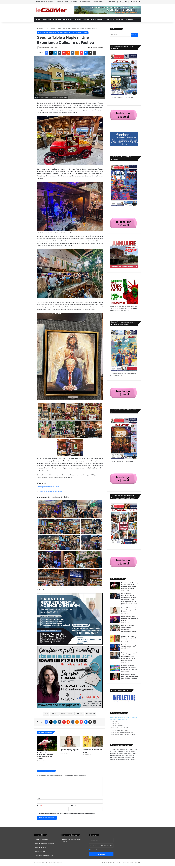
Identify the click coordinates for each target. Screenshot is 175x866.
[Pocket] (81, 53)
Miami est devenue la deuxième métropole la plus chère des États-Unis (129, 667)
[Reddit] (68, 53)
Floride (54, 714)
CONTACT (137, 862)
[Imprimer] (94, 53)
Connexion (101, 854)
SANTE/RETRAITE (85, 2)
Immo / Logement (96, 19)
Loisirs (85, 19)
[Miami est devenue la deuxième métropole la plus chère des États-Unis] (115, 668)
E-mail (39, 806)
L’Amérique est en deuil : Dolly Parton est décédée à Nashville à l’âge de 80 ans (129, 676)
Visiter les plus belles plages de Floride (122, 732)
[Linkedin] (55, 53)
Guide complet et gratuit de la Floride (50, 491)
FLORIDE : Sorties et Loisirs (66, 32)
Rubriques (56, 19)
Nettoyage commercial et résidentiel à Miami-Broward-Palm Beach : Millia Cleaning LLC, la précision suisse (129, 656)
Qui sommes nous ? (40, 851)
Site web (73, 806)
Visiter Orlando (115, 723)
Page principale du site (41, 839)
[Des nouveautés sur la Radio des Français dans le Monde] (115, 619)
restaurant (91, 714)
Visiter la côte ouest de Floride (119, 728)
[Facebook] (46, 53)
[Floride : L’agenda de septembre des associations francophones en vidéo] (115, 628)
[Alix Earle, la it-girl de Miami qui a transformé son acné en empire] (93, 741)
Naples (80, 714)
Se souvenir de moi (95, 850)
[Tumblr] (59, 53)
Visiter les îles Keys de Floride (119, 730)
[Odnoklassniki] (77, 53)
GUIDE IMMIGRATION (71, 2)
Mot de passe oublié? (106, 845)
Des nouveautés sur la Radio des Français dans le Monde (129, 618)
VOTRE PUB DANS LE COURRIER (44, 2)
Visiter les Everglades (117, 725)
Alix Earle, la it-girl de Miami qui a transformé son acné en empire (92, 750)
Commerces (67, 19)
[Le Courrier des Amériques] (51, 10)
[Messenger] (86, 53)
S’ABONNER (60, 2)
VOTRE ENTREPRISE (98, 2)
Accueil (37, 19)
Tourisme (129, 19)
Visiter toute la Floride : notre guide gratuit (123, 734)
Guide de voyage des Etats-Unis (44, 843)
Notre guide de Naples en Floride (49, 487)
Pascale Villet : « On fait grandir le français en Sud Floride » (129, 610)
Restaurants (119, 19)
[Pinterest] (64, 53)
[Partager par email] (90, 53)
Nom (39, 798)
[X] (51, 53)
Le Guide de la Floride (127, 862)
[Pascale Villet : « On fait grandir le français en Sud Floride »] (70, 741)
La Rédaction (43, 47)
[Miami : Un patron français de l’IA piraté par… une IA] (115, 647)
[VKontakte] (72, 53)
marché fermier (67, 714)
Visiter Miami (114, 721)
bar (46, 714)
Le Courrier (46, 19)
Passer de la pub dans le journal (44, 855)
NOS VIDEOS (111, 2)
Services (77, 19)
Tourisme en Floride (82, 32)
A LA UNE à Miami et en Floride (53, 28)
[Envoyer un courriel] (48, 47)
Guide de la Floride (40, 847)
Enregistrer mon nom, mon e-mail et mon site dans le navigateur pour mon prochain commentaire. (67, 813)
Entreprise (109, 19)
